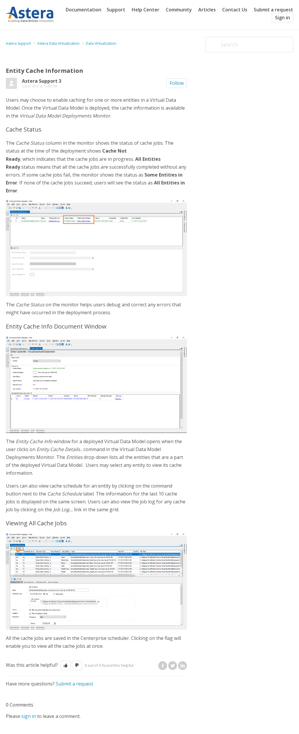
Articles (207, 9)
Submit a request (273, 10)
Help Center (145, 9)
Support (116, 9)
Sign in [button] (282, 17)
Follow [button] (177, 83)
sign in (28, 716)
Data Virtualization (101, 43)
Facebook (162, 665)
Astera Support (18, 43)
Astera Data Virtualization (58, 43)
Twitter (172, 665)
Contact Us (234, 9)
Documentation (83, 9)
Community (179, 9)
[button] (65, 665)
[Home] (29, 14)
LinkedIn (182, 665)
